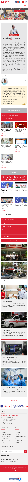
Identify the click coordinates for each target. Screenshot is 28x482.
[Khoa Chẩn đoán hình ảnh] (14, 348)
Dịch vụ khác (18, 442)
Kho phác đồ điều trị (7, 223)
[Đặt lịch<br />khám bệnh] (2, 8)
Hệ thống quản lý (5, 441)
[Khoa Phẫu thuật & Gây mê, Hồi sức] (14, 377)
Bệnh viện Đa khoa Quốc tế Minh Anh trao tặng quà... (6, 146)
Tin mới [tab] (4, 115)
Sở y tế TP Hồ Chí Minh (8, 219)
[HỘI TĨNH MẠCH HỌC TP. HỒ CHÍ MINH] (18, 406)
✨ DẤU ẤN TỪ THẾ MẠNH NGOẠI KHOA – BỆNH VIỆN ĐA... (20, 190)
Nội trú (17, 434)
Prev (23, 81)
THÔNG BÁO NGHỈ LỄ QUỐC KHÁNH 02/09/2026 (20, 130)
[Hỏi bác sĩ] (20, 8)
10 (22, 18)
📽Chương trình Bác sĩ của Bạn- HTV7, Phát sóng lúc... (7, 190)
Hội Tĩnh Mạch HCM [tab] (8, 118)
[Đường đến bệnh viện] (11, 8)
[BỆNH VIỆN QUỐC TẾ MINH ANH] (5, 2)
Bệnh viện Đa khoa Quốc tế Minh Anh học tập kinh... (6, 162)
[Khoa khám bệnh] (14, 292)
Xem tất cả (14, 400)
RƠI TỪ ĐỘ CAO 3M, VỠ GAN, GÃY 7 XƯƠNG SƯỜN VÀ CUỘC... (6, 206)
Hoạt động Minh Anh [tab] (15, 115)
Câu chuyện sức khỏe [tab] (9, 178)
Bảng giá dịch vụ (6, 233)
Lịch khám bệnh (6, 236)
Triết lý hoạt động (5, 443)
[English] (26, 2)
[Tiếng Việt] (23, 2)
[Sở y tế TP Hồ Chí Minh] (5, 406)
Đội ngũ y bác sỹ (5, 436)
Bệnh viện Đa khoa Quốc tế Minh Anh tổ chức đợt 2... (6, 130)
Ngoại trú (17, 432)
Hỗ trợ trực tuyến (6, 226)
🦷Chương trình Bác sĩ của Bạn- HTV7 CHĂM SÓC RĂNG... (21, 205)
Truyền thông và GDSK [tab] (23, 178)
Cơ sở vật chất (5, 438)
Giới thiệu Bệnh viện (6, 434)
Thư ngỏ (3, 432)
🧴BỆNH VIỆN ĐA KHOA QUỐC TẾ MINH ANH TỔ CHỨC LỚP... (21, 146)
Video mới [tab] (3, 177)
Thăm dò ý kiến (6, 229)
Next (26, 81)
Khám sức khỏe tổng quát (20, 437)
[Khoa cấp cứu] (14, 320)
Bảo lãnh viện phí (19, 440)
